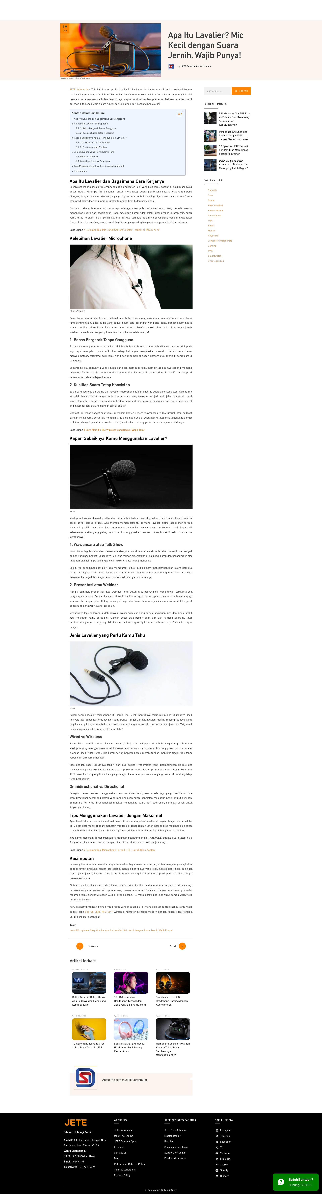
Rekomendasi (215, 205)
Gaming (212, 246)
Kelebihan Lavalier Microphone (91, 124)
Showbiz (212, 190)
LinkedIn (225, 1159)
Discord (224, 1176)
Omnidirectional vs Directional (95, 161)
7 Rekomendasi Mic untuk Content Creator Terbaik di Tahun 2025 (121, 230)
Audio (208, 66)
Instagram (226, 1130)
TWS (210, 251)
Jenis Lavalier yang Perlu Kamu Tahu (94, 152)
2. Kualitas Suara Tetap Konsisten (97, 133)
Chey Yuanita (97, 930)
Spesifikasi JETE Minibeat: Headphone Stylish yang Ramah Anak (129, 1048)
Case (210, 195)
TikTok (224, 1164)
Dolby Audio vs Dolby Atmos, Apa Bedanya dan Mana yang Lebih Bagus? (89, 1001)
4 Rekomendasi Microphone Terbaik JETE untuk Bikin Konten (119, 850)
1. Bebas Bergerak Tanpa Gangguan (98, 128)
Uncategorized (216, 261)
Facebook (225, 1142)
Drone (211, 200)
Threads (225, 1136)
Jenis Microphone (79, 930)
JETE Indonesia (79, 89)
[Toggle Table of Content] (178, 114)
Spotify (224, 1170)
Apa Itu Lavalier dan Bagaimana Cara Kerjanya (99, 119)
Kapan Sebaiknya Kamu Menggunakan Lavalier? (100, 138)
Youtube (225, 1153)
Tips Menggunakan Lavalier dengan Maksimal (99, 166)
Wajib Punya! (166, 930)
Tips (210, 220)
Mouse (211, 230)
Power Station (216, 210)
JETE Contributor (190, 66)
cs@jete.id (78, 1161)
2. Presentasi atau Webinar (93, 147)
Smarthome (214, 215)
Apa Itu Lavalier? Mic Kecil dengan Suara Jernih (131, 930)
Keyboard (213, 235)
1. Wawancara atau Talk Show (95, 142)
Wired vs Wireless (89, 157)
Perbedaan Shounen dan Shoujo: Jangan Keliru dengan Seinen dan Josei (233, 136)
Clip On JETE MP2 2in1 (99, 912)
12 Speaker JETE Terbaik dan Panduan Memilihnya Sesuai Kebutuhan (233, 150)
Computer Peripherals (220, 241)
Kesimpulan (80, 171)
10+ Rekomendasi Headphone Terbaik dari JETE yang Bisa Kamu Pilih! (130, 1001)
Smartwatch (214, 256)
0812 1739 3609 (85, 1167)
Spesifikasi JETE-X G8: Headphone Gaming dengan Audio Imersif (172, 1001)
